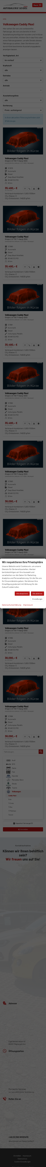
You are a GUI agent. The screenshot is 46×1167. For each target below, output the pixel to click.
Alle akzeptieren (22, 593)
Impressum (28, 605)
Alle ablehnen (37, 593)
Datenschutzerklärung (11, 605)
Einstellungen (37, 599)
